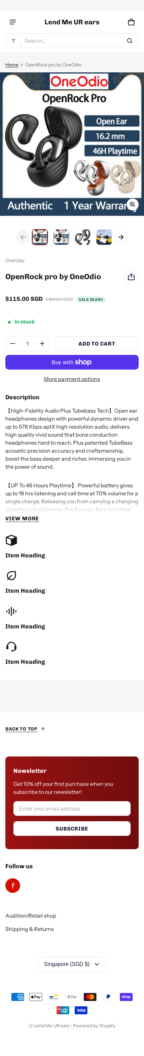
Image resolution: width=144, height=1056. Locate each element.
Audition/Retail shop (30, 915)
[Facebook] (12, 885)
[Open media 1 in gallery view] (40, 237)
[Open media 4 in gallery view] (104, 237)
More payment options (72, 379)
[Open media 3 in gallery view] (83, 237)
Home (11, 65)
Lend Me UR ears (52, 1026)
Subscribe (72, 829)
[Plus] (42, 343)
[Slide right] (121, 237)
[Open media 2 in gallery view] (61, 237)
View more (22, 518)
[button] (72, 40)
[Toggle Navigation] (12, 22)
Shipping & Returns (29, 929)
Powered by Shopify (94, 1026)
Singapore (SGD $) (66, 964)
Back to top (21, 729)
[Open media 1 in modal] (72, 144)
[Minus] (12, 343)
